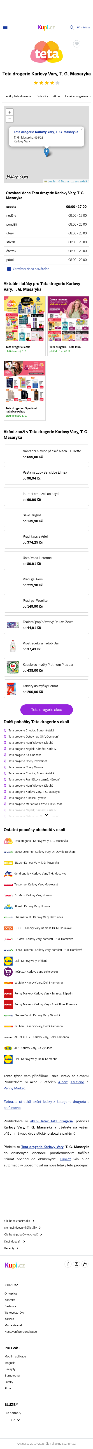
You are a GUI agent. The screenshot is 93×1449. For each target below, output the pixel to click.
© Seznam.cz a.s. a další (73, 181)
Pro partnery (13, 1413)
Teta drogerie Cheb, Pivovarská (28, 761)
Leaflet (51, 181)
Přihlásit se (83, 27)
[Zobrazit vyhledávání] (72, 27)
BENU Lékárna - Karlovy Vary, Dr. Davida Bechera (45, 851)
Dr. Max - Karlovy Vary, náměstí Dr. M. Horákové (43, 939)
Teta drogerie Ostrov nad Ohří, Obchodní (33, 736)
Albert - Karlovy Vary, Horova (32, 906)
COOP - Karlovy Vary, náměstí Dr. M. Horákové (43, 928)
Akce (56, 96)
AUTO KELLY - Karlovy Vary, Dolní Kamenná (41, 1037)
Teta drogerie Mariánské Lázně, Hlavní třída (36, 804)
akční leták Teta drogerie (51, 1121)
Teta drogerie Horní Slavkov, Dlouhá (31, 742)
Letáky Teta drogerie (18, 96)
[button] (46, 152)
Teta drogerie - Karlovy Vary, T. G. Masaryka (41, 841)
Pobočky (42, 96)
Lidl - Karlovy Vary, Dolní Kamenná (35, 1059)
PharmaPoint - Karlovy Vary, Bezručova (38, 917)
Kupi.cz (65, 1159)
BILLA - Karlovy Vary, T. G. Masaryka (36, 862)
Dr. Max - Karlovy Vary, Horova (33, 895)
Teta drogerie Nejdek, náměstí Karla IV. (33, 749)
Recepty (10, 1369)
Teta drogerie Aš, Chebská (25, 755)
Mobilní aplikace (15, 1356)
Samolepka (12, 1375)
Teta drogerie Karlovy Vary (42, 1147)
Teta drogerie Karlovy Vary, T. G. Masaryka (46, 131)
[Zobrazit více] (46, 815)
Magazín (10, 1362)
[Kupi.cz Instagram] (76, 1265)
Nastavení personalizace (21, 1331)
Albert (62, 1082)
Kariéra (9, 1319)
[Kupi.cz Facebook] (68, 1265)
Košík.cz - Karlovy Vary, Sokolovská (36, 971)
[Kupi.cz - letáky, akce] (46, 28)
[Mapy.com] (84, 1265)
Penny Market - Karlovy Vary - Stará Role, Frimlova (45, 1004)
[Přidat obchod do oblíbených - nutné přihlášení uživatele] (76, 43)
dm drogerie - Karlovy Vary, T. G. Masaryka (40, 873)
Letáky (9, 1382)
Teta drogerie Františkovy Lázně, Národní (34, 779)
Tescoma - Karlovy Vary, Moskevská (36, 884)
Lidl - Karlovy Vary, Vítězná (30, 960)
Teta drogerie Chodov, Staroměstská (31, 730)
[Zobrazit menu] (5, 27)
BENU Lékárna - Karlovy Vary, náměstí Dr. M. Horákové (48, 950)
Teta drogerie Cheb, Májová (26, 767)
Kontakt (10, 1300)
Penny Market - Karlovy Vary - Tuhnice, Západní (43, 993)
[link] (25, 326)
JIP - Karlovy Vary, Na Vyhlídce (33, 1048)
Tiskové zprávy (14, 1312)
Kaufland (77, 1082)
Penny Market (14, 1088)
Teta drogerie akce (46, 710)
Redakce (10, 1306)
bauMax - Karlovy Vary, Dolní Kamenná (38, 982)
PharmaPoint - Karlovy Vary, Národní (37, 1015)
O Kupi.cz (11, 1293)
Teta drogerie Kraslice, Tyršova (27, 798)
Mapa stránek (14, 1325)
